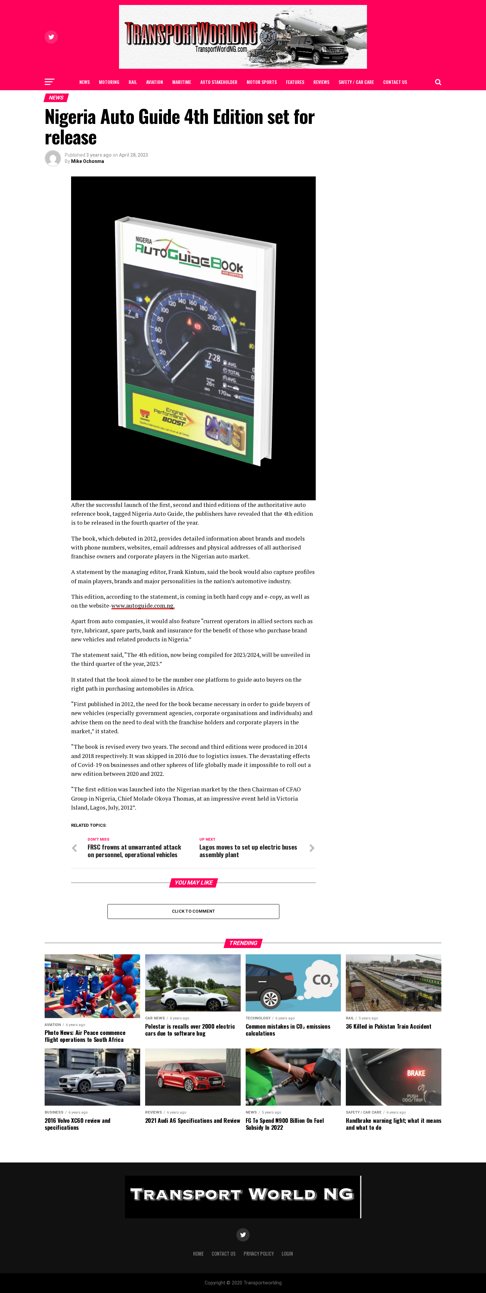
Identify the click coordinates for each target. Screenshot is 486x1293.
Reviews (321, 81)
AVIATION (154, 81)
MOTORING (109, 81)
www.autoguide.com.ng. (143, 605)
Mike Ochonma (87, 161)
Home (198, 1253)
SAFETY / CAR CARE (356, 81)
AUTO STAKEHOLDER (218, 81)
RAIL (133, 81)
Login (287, 1253)
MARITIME (181, 81)
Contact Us (395, 81)
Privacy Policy (259, 1253)
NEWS (84, 81)
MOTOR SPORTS (262, 81)
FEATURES (295, 81)
